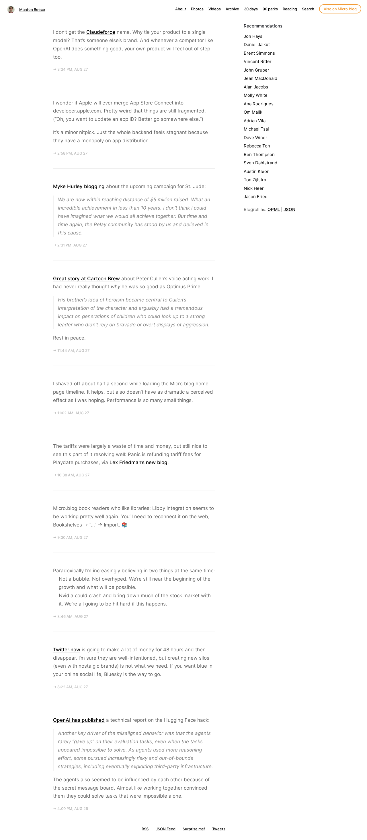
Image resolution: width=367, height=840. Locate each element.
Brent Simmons (259, 53)
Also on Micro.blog (340, 9)
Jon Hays (253, 36)
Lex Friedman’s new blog (138, 462)
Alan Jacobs (256, 87)
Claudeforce (100, 32)
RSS (145, 829)
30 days (251, 9)
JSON (289, 209)
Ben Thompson (259, 154)
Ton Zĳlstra (255, 179)
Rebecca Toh (257, 146)
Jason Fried (256, 196)
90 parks (270, 9)
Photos (197, 9)
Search (308, 9)
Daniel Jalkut (257, 44)
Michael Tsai (256, 129)
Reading (290, 9)
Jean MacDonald (260, 78)
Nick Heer (254, 188)
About (180, 9)
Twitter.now (66, 649)
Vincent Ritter (258, 61)
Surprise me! (194, 829)
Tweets (218, 829)
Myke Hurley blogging (79, 186)
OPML (274, 209)
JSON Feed (165, 829)
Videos (214, 9)
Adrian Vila (255, 120)
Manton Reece (32, 9)
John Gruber (256, 70)
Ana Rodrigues (259, 104)
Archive (232, 9)
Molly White (256, 95)
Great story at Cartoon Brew (86, 278)
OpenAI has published (79, 720)
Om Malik (253, 112)
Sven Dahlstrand (260, 162)
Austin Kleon (257, 171)
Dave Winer (255, 137)
